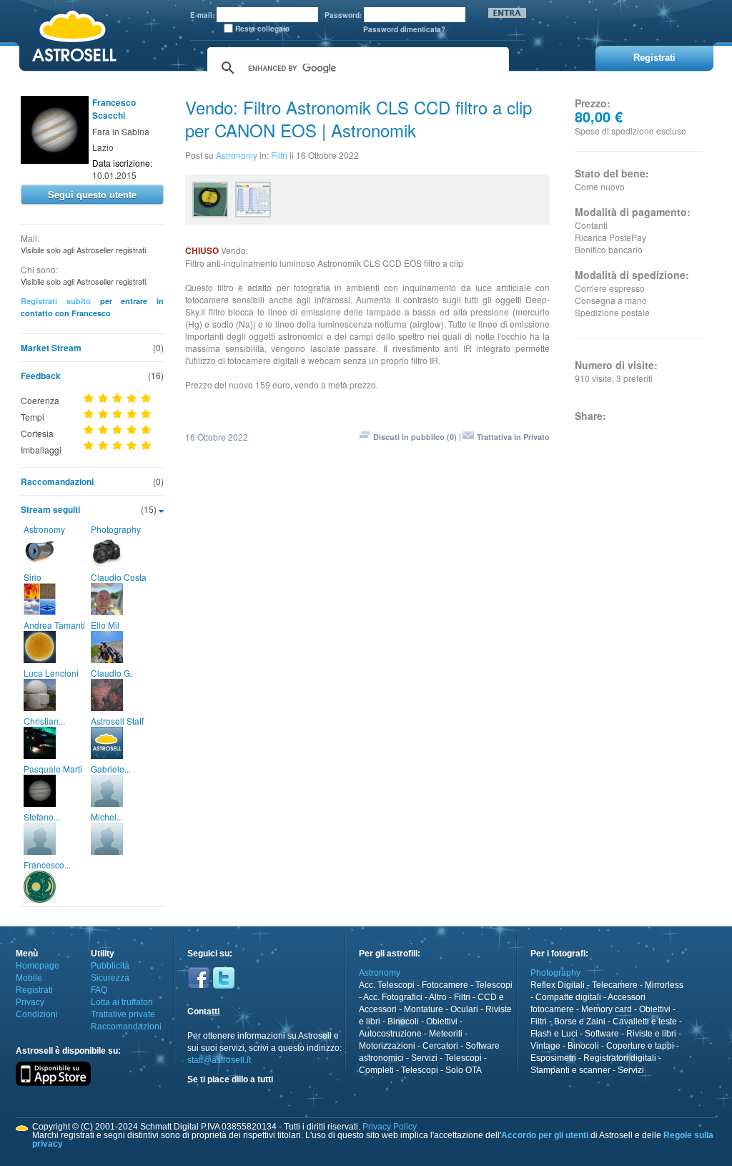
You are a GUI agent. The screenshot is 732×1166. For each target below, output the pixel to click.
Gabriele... (111, 769)
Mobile (29, 978)
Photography (116, 529)
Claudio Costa (119, 577)
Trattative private (123, 1014)
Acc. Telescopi (387, 985)
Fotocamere (445, 985)
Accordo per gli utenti (544, 1135)
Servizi (424, 1058)
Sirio (32, 577)
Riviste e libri (651, 1034)
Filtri (279, 155)
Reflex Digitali (557, 985)
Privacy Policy (389, 1127)
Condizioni (37, 1014)
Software (602, 1034)
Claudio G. (111, 673)
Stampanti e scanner (570, 1070)
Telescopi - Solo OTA (441, 1070)
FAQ (99, 990)
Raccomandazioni (57, 481)
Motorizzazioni (387, 1046)
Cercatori (440, 1046)
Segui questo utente (92, 194)
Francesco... (47, 864)
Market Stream (51, 347)
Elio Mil (105, 625)
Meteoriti (446, 1034)
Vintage (545, 1046)
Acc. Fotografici (392, 997)
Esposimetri (553, 1058)
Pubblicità (110, 966)
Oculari (464, 1009)
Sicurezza (110, 978)
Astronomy (44, 529)
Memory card (606, 1009)
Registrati (34, 990)
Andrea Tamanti (54, 625)
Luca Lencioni (51, 673)
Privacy (30, 1002)
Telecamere (615, 985)
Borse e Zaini (579, 1021)
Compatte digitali (568, 997)
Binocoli (403, 1021)
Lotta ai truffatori (122, 1002)
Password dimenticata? (404, 29)
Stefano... (42, 816)
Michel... (107, 816)
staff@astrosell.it (219, 1060)
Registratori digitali (619, 1058)
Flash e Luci (554, 1034)
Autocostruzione (390, 1034)
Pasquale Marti (53, 769)
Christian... (44, 721)
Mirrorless (664, 985)
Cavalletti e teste (645, 1021)
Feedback (41, 375)
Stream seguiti (50, 509)
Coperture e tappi (640, 1046)
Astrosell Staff (117, 721)
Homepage (37, 966)
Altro (438, 997)
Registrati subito (56, 300)
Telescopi (494, 985)
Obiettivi (442, 1021)
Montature (423, 1009)
